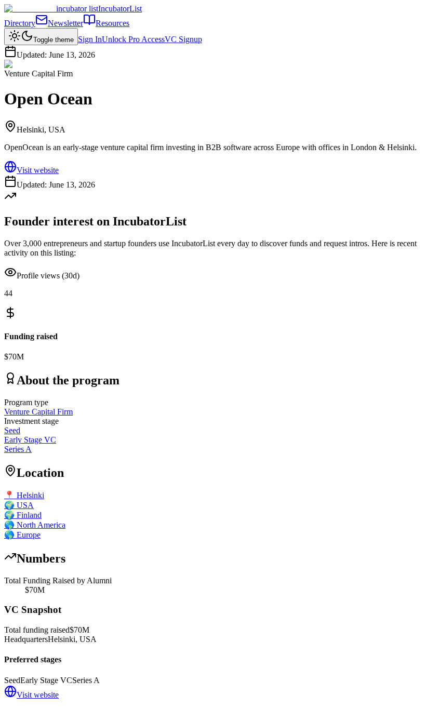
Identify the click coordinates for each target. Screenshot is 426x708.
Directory (19, 23)
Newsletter (65, 23)
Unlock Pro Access (133, 39)
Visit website (38, 170)
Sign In (90, 39)
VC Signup (183, 39)
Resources (112, 23)
